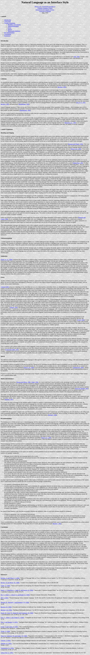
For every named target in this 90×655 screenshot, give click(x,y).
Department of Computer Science (45, 10)
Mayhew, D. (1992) (6, 607)
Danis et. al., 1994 (29, 367)
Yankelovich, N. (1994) (7, 648)
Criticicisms (7, 21)
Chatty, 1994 (34, 382)
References (7, 36)
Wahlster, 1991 (9, 399)
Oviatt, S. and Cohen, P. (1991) (9, 627)
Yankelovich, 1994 (78, 367)
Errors (9, 28)
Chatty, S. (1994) (5, 585)
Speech (10, 29)
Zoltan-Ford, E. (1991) (7, 652)
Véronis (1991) (5, 287)
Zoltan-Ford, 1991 (78, 163)
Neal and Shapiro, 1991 (81, 388)
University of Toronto (45, 11)
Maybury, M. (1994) (6, 610)
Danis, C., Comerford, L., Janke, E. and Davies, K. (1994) (17, 590)
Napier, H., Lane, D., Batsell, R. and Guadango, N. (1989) (17, 613)
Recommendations (9, 32)
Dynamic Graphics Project (45, 8)
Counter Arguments (9, 23)
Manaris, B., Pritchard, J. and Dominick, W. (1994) (15, 602)
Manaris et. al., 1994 (70, 122)
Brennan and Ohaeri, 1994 (75, 144)
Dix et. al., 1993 (80, 102)
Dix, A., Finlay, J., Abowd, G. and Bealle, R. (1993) (15, 595)
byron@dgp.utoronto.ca (48, 6)
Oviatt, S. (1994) (5, 631)
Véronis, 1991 (14, 307)
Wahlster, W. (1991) (6, 643)
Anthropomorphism (13, 26)
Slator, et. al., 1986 (76, 149)
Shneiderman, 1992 (23, 104)
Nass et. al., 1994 (46, 437)
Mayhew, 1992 (62, 87)
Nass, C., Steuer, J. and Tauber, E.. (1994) (12, 617)
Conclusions (7, 34)
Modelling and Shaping (14, 24)
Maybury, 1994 (52, 415)
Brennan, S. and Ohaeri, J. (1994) (10, 578)
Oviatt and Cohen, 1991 (12, 349)
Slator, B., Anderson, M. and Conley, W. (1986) (14, 636)
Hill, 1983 (76, 56)
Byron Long (38, 6)
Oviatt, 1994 (80, 320)
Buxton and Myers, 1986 (23, 382)
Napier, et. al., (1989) (6, 259)
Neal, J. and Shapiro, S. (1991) (9, 622)
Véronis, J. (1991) (6, 640)
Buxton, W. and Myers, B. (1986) (10, 582)
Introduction (7, 20)
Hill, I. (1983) (4, 598)
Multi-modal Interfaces (14, 31)
